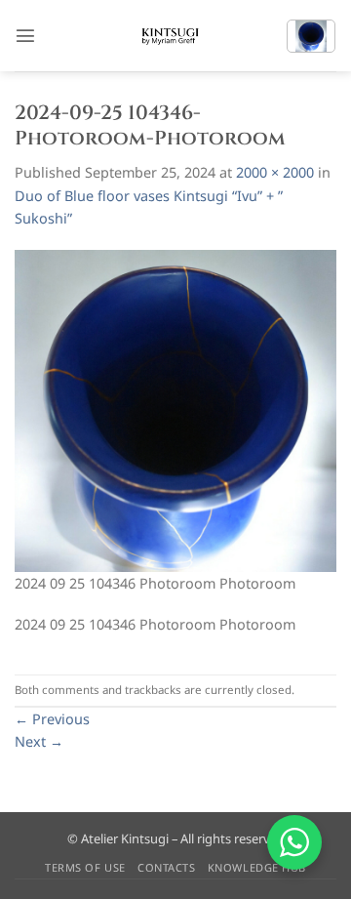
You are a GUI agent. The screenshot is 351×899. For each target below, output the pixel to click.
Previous (52, 719)
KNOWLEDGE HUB (257, 867)
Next (39, 741)
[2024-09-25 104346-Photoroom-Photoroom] (175, 409)
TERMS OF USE (85, 867)
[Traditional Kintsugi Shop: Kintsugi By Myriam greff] (169, 35)
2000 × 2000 (275, 172)
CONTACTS (166, 867)
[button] (25, 35)
